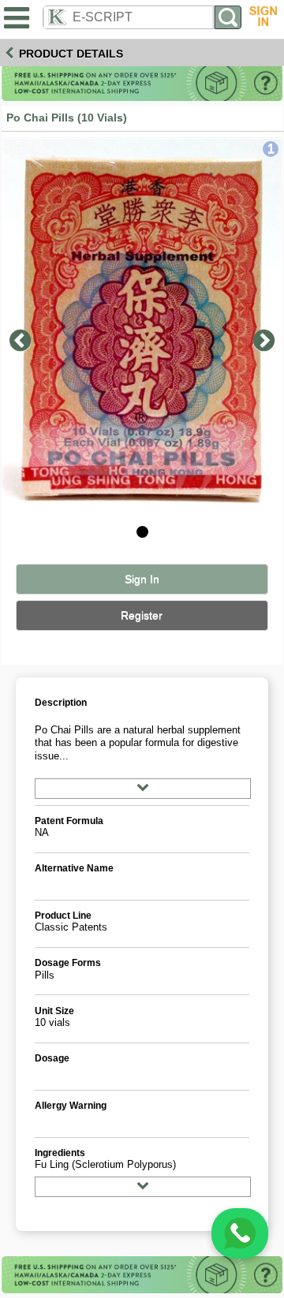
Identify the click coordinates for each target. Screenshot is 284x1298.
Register (142, 615)
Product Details (71, 53)
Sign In (142, 579)
